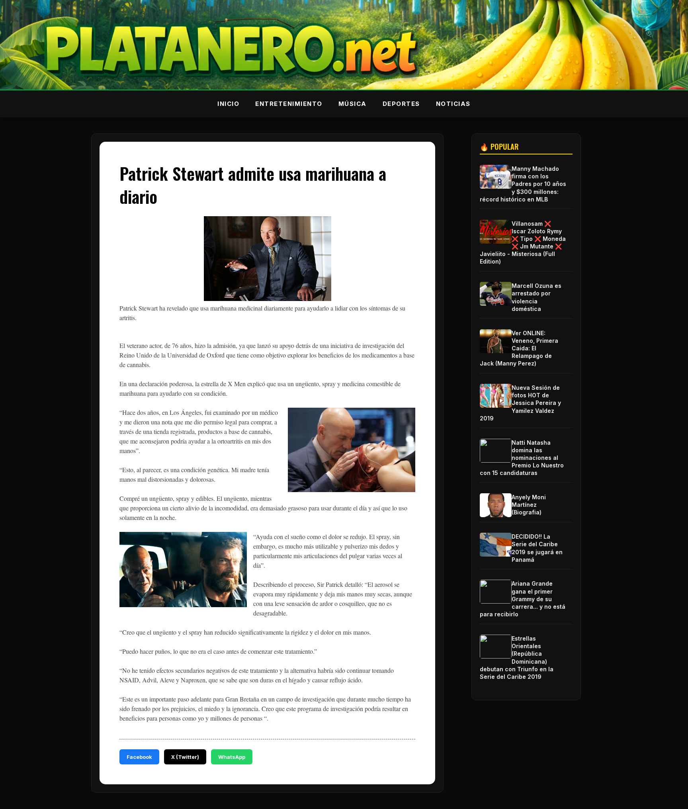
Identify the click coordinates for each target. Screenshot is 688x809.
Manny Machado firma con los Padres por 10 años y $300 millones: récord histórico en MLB (523, 184)
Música (352, 103)
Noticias (453, 103)
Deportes (401, 103)
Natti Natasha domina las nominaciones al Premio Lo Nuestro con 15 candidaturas (522, 458)
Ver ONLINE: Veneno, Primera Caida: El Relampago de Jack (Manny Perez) (519, 348)
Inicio (228, 103)
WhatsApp (231, 757)
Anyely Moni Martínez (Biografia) (529, 505)
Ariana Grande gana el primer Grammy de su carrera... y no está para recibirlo (522, 598)
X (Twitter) (185, 757)
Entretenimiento (288, 103)
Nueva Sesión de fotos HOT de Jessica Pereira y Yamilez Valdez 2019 (520, 403)
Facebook (139, 757)
